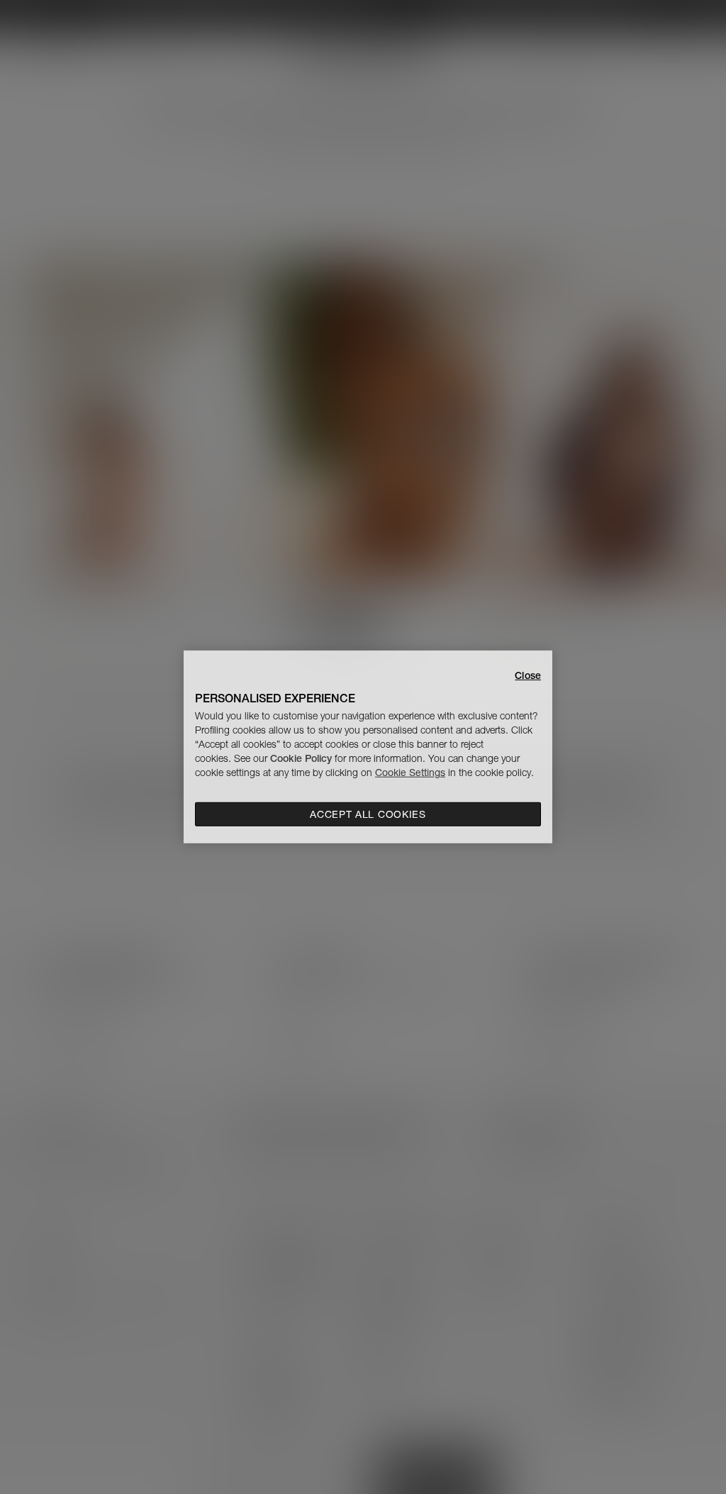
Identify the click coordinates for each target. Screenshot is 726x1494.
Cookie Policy (301, 758)
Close (528, 675)
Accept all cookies (368, 814)
